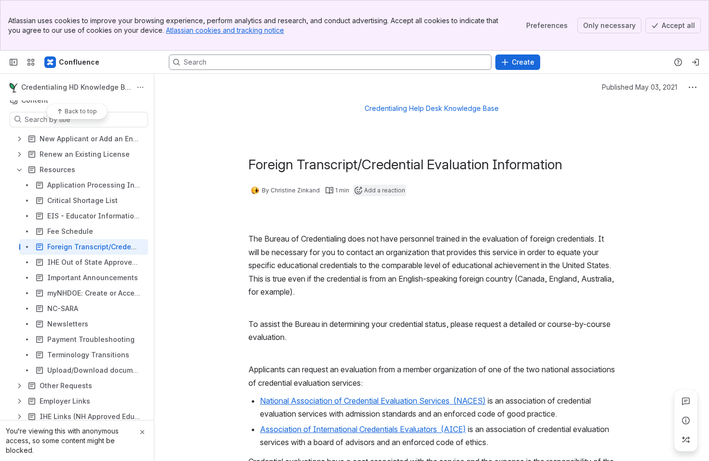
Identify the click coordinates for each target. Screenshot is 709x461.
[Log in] (695, 62)
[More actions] (140, 87)
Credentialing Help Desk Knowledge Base (432, 108)
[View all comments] (686, 401)
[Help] (678, 62)
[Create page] (686, 439)
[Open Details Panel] (686, 420)
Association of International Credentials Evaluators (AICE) (363, 429)
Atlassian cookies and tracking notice (225, 30)
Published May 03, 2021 (639, 87)
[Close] (142, 432)
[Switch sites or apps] (31, 62)
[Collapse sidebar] (13, 62)
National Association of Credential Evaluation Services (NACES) (373, 401)
